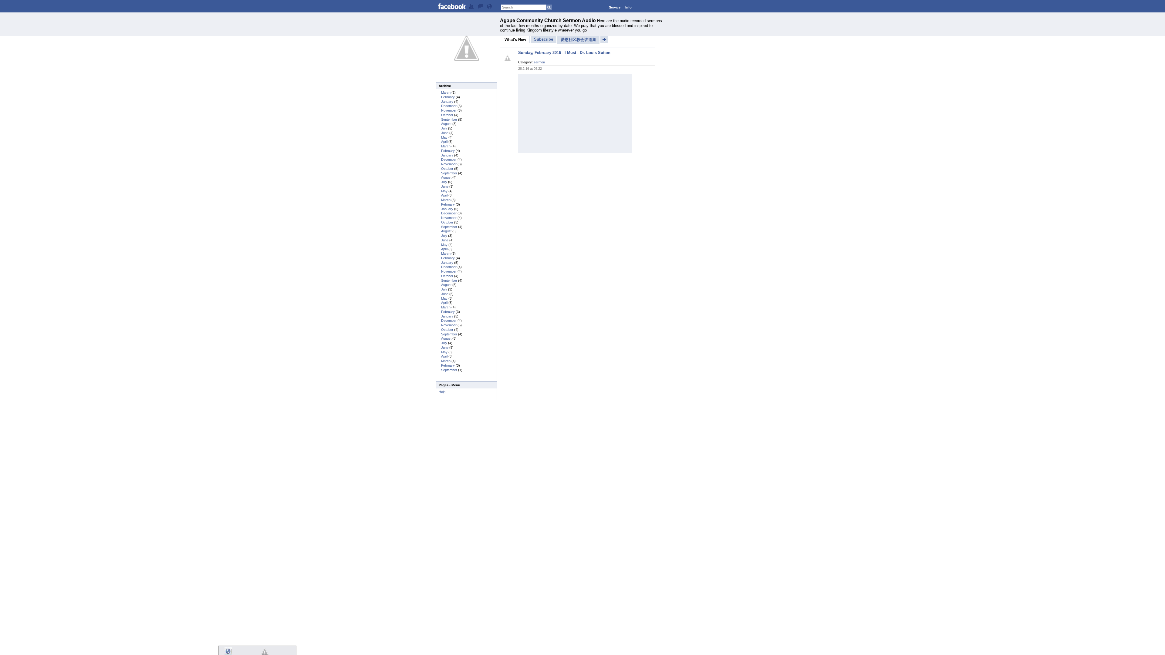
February (448, 97)
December (449, 106)
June (444, 133)
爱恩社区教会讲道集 (578, 39)
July (444, 128)
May (444, 137)
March (446, 92)
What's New (515, 39)
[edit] (471, 8)
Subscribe (543, 39)
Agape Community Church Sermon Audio (548, 20)
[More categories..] (604, 39)
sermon (539, 62)
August (446, 124)
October (447, 115)
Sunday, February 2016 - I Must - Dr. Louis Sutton (564, 52)
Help (442, 392)
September (449, 119)
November (449, 110)
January (447, 101)
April (444, 141)
